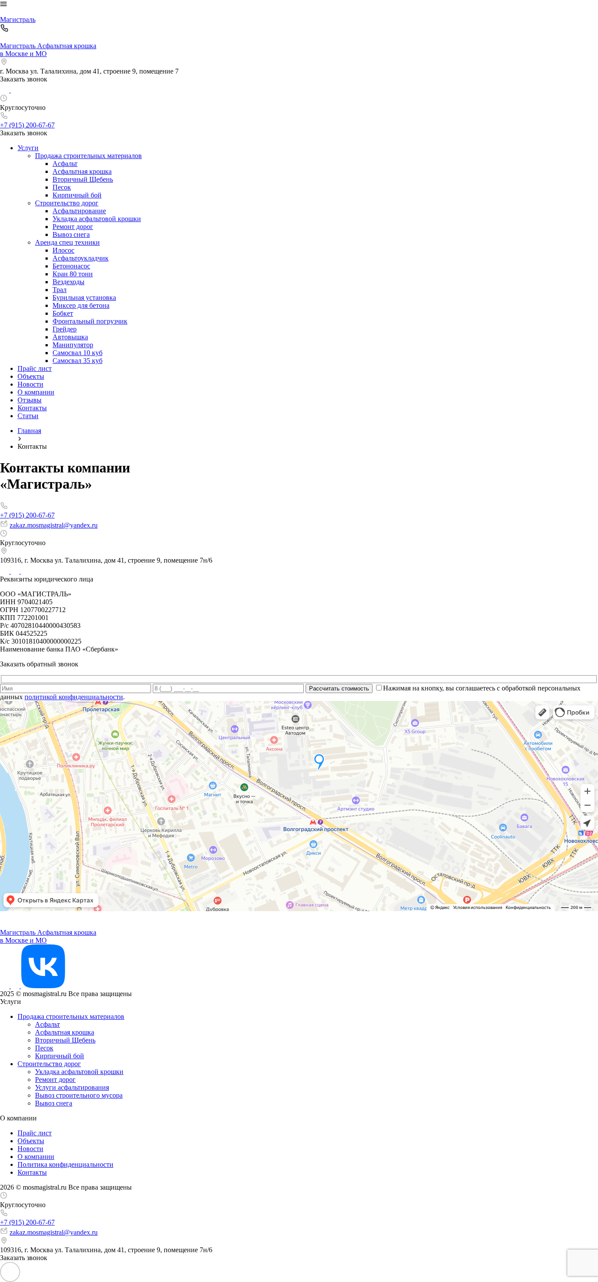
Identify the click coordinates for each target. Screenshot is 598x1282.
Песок (62, 187)
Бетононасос (71, 266)
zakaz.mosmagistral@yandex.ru (54, 525)
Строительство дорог (66, 203)
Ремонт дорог (73, 226)
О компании (36, 392)
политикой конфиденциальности (74, 697)
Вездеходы (68, 281)
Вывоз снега (71, 234)
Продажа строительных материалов (88, 155)
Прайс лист (35, 368)
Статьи (28, 415)
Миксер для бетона (81, 305)
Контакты (32, 408)
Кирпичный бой (77, 195)
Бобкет (63, 313)
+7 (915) (27, 125)
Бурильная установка (84, 297)
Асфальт (65, 163)
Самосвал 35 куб (77, 360)
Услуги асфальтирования (72, 1087)
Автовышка (70, 337)
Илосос (63, 250)
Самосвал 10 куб (77, 352)
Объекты (31, 376)
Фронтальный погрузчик (90, 321)
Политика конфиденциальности (65, 1164)
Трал (60, 289)
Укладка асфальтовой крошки (97, 218)
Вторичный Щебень (83, 179)
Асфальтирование (79, 211)
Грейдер (65, 329)
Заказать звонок (23, 79)
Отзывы (30, 400)
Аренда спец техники (67, 242)
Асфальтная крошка (82, 171)
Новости (30, 384)
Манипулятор (73, 345)
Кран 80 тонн (73, 274)
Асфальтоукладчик (81, 258)
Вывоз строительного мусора (79, 1095)
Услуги (28, 147)
